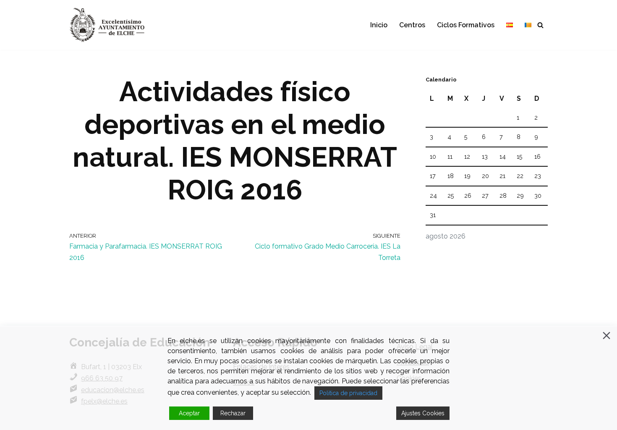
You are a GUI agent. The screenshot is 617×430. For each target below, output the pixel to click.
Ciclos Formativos (465, 25)
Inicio (378, 25)
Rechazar (233, 413)
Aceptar (189, 413)
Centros (412, 25)
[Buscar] (540, 25)
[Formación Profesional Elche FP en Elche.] (113, 25)
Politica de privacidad (348, 393)
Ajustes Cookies (422, 413)
